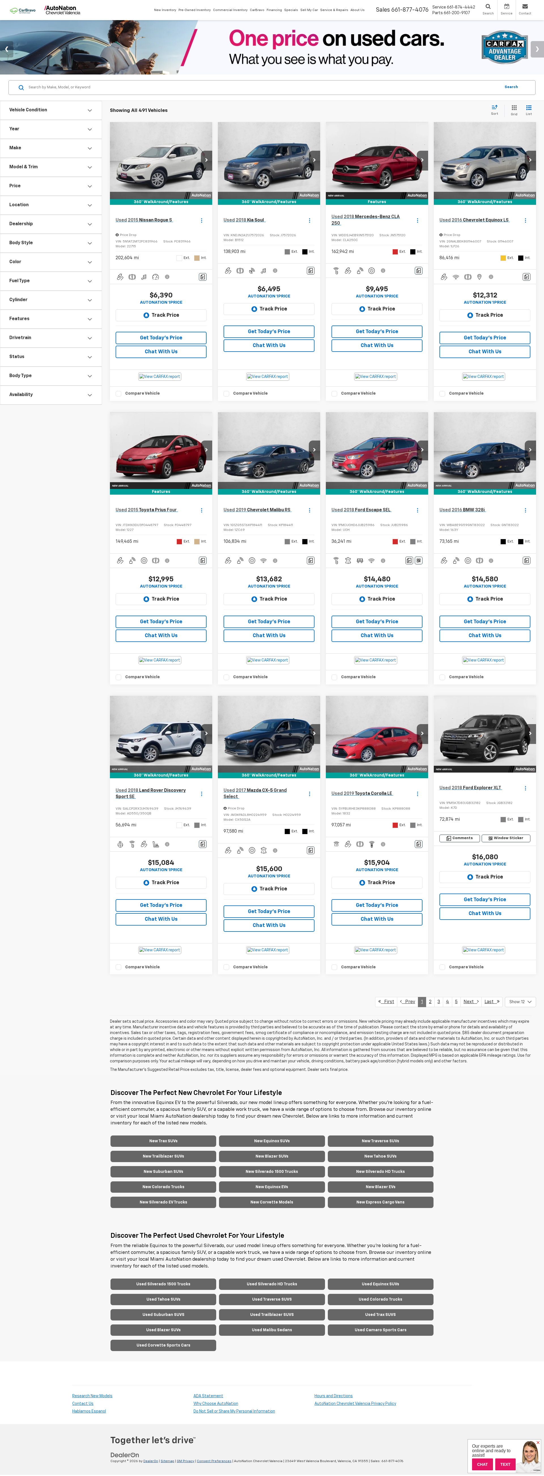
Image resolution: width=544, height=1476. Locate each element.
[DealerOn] (124, 1455)
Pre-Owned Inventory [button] (194, 10)
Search (511, 87)
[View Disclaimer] (167, 277)
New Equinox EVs (272, 1187)
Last (490, 1002)
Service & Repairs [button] (334, 10)
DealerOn (150, 1461)
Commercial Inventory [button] (230, 10)
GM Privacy (185, 1461)
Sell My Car (309, 10)
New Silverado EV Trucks (163, 1202)
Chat (482, 1464)
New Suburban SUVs (163, 1172)
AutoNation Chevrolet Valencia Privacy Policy (355, 1404)
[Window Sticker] (418, 560)
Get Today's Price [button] (161, 338)
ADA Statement (208, 1396)
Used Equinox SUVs (380, 1284)
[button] (206, 161)
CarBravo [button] (257, 10)
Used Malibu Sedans (272, 1330)
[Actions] (202, 220)
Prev (408, 1002)
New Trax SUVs (163, 1141)
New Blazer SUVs (272, 1156)
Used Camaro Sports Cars (381, 1330)
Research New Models (92, 1396)
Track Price (165, 315)
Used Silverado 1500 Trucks (163, 1284)
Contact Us (83, 1404)
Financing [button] (274, 10)
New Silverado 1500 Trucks (272, 1172)
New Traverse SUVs (380, 1141)
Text (505, 1464)
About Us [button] (357, 10)
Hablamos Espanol (89, 1411)
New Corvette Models (271, 1202)
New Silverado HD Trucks (380, 1172)
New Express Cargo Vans (380, 1202)
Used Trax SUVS (380, 1315)
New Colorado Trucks (163, 1187)
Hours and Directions (333, 1396)
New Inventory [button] (165, 10)
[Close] (538, 1442)
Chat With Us (161, 351)
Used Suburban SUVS (163, 1315)
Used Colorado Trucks (380, 1299)
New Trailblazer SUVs (163, 1156)
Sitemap (167, 1461)
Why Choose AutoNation (216, 1404)
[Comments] (203, 277)
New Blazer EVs (381, 1187)
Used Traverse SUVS (272, 1299)
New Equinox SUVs (272, 1141)
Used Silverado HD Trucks (272, 1284)
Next (470, 1002)
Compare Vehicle (142, 393)
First (387, 1002)
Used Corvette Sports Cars (163, 1345)
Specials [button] (291, 10)
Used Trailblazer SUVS (272, 1315)
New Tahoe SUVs (380, 1156)
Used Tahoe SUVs (163, 1299)
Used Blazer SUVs (163, 1330)
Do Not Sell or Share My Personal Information (234, 1411)
